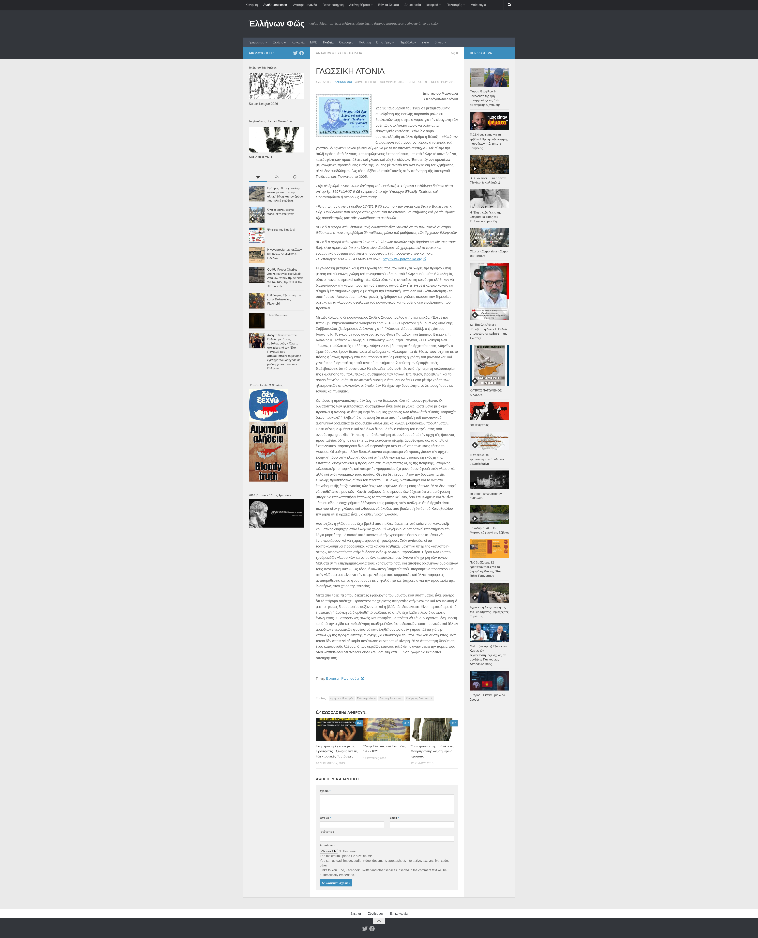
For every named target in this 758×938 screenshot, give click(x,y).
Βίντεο (438, 42)
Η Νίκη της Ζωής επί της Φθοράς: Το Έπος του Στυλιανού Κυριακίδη (485, 217)
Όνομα (325, 817)
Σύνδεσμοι (375, 913)
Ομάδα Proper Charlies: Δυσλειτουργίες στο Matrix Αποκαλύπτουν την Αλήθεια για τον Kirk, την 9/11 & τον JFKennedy (285, 278)
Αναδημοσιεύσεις (275, 5)
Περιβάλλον (408, 42)
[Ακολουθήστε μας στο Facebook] (301, 53)
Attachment (327, 845)
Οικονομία (346, 42)
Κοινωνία (298, 42)
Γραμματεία (256, 42)
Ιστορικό (432, 5)
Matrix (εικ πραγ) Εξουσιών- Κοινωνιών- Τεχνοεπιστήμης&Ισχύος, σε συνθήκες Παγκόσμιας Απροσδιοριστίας (488, 655)
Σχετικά (356, 913)
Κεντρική (252, 5)
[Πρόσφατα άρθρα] (295, 177)
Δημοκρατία (412, 5)
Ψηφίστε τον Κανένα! (281, 229)
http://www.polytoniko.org (402, 259)
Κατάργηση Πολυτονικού (419, 698)
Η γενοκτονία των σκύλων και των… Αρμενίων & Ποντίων (284, 254)
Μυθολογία (478, 5)
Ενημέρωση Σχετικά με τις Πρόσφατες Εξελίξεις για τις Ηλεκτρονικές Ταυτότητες (336, 751)
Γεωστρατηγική (333, 5)
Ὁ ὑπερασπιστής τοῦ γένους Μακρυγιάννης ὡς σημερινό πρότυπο (432, 751)
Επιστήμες (383, 42)
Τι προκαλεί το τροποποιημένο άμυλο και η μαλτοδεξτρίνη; (488, 459)
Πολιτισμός (454, 5)
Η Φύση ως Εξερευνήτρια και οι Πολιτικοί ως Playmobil (284, 299)
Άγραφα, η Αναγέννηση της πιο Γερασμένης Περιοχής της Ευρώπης (489, 612)
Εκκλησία (279, 42)
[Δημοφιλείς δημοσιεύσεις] (258, 177)
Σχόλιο (325, 790)
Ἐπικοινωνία (399, 913)
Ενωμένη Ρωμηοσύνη (343, 678)
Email (394, 817)
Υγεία (425, 42)
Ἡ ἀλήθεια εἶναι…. (279, 315)
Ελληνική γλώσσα (366, 698)
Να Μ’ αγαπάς (479, 424)
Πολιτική (365, 42)
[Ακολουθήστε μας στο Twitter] (295, 53)
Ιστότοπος (327, 831)
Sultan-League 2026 (263, 104)
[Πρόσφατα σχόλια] (276, 177)
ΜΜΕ (313, 42)
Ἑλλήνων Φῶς (277, 23)
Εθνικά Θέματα (388, 5)
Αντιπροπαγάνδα (305, 5)
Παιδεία (328, 42)
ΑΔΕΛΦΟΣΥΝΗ (260, 157)
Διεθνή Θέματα (359, 5)
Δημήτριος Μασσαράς (341, 698)
